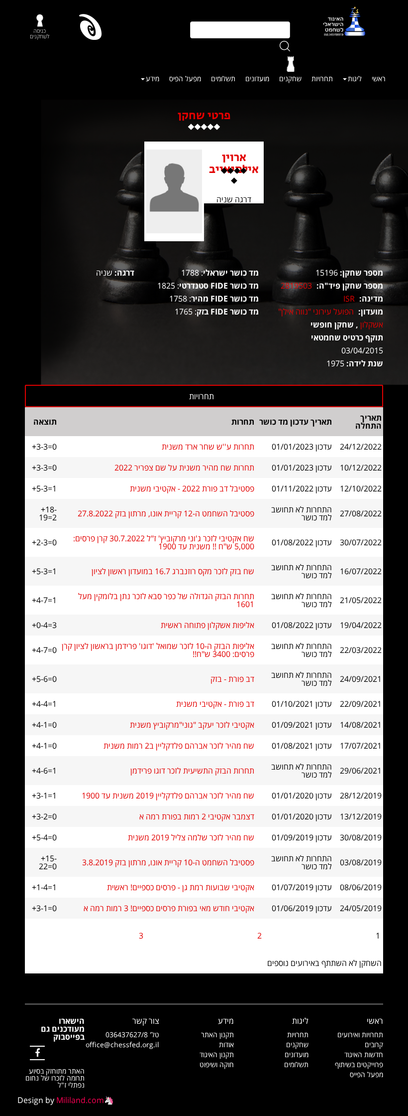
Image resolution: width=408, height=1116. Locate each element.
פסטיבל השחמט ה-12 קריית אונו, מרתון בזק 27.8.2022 (166, 513)
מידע (152, 78)
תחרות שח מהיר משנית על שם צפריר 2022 (184, 467)
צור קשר (145, 1020)
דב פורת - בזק (232, 678)
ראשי (379, 78)
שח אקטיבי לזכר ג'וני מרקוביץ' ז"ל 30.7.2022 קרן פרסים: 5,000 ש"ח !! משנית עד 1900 (163, 542)
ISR (349, 298)
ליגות (355, 78)
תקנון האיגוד (217, 1054)
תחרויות (322, 78)
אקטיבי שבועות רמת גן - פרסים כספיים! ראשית (180, 887)
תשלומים (223, 78)
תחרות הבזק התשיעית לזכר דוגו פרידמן (192, 770)
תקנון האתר (217, 1034)
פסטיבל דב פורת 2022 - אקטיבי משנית (192, 488)
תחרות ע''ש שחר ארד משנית (208, 446)
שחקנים (290, 78)
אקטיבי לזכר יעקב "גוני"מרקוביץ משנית (192, 724)
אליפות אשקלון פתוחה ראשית (207, 625)
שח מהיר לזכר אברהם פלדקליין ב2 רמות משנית (178, 745)
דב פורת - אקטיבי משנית (215, 703)
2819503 (296, 285)
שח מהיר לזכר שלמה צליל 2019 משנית (191, 837)
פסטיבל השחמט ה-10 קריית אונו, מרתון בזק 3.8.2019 (168, 862)
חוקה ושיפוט (217, 1064)
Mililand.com (80, 1100)
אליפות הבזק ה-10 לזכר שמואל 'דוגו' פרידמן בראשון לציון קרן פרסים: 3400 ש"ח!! (158, 649)
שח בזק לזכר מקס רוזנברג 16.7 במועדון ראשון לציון (173, 571)
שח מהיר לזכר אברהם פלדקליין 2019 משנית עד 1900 (168, 795)
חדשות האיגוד (363, 1054)
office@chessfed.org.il (122, 1044)
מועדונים (257, 78)
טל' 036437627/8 (132, 1034)
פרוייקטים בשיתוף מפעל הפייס (359, 1069)
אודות (226, 1044)
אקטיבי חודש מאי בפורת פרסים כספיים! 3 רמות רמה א (169, 908)
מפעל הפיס (185, 78)
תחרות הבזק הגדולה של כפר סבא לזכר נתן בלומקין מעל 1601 (166, 600)
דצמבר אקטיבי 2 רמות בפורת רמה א (196, 816)
